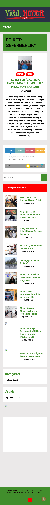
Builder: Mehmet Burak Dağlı (29, 492)
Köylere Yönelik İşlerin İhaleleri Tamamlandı (31, 355)
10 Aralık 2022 (27, 203)
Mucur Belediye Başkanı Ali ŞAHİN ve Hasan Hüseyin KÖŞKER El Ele (30, 332)
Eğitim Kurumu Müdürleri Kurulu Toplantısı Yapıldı (28, 311)
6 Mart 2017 (25, 91)
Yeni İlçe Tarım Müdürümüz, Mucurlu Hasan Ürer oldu (30, 215)
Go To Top (30, 500)
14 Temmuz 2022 (28, 359)
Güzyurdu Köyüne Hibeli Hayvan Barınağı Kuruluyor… (31, 231)
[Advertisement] (25, 434)
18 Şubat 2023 (27, 300)
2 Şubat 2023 (26, 237)
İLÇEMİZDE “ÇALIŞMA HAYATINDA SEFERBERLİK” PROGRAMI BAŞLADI (25, 83)
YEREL (29, 74)
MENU (7, 27)
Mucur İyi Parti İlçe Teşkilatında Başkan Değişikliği (30, 277)
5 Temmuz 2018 (27, 252)
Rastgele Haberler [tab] (16, 187)
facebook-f (20, 500)
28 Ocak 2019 (27, 340)
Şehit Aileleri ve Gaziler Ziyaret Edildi (30, 199)
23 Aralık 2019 (27, 266)
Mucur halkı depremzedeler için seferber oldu (30, 294)
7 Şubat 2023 (26, 317)
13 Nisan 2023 (27, 220)
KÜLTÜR (20, 74)
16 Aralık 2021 (27, 283)
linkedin (25, 500)
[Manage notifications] (44, 499)
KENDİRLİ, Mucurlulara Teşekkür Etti (31, 247)
